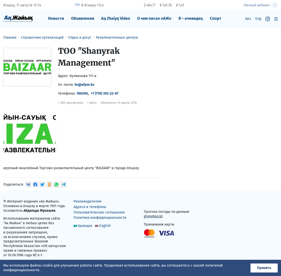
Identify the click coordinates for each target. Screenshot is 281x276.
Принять (264, 268)
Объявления (82, 18)
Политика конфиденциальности (100, 217)
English (105, 226)
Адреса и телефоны (90, 207)
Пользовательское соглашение (99, 212)
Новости (56, 18)
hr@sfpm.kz (84, 84)
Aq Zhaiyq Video (115, 18)
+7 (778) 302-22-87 (104, 93)
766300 (82, 93)
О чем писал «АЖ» (154, 18)
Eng (258, 18)
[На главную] (18, 18)
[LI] (153, 202)
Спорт (215, 18)
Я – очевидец (190, 18)
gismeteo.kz (153, 216)
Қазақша (85, 226)
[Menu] (276, 18)
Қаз (248, 18)
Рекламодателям (87, 201)
